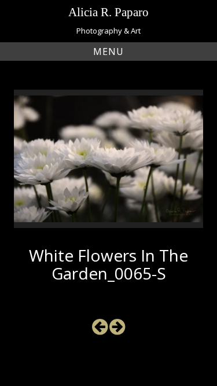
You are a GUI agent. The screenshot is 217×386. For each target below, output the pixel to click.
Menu (108, 51)
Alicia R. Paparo (108, 12)
